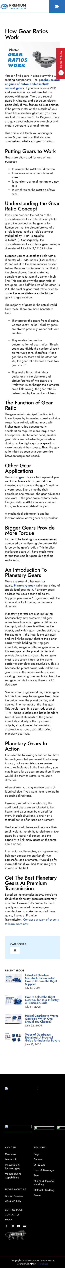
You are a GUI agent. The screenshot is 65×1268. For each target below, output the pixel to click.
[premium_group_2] (21, 1088)
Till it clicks (42, 1263)
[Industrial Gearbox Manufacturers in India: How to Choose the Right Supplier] (13, 978)
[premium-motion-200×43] (44, 1128)
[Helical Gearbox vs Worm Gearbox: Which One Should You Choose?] (13, 1019)
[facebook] (6, 1226)
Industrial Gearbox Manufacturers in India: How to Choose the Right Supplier (41, 979)
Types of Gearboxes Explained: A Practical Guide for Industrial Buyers (42, 1037)
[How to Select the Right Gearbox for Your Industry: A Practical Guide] (13, 1000)
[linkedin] (24, 1226)
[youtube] (18, 1226)
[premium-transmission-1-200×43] (18, 1126)
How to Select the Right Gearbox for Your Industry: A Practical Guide (42, 1000)
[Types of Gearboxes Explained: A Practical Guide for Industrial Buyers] (13, 1038)
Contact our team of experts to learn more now (32, 921)
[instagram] (12, 1226)
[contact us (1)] (13, 5)
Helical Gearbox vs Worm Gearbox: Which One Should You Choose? (41, 1019)
